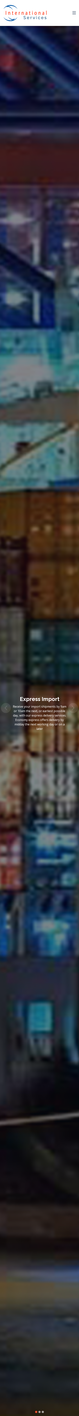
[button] (6, 708)
